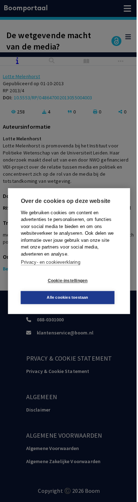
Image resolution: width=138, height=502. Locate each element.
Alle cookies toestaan (67, 297)
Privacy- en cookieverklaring (50, 262)
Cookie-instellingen (68, 280)
